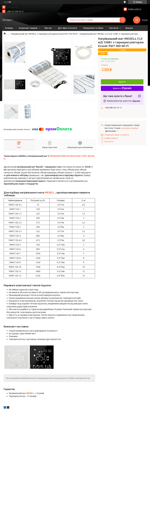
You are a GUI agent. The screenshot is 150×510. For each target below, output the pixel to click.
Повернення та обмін (93, 28)
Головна (9, 28)
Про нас (48, 28)
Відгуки (129, 28)
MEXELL (50, 192)
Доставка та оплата (67, 28)
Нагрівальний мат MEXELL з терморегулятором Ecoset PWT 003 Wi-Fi (44, 34)
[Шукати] (123, 20)
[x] (8, 408)
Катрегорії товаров (28, 28)
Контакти (113, 28)
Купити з (117, 88)
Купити (122, 82)
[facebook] (5, 408)
